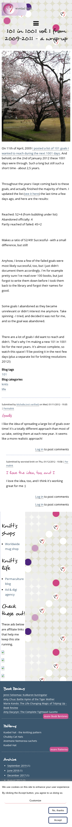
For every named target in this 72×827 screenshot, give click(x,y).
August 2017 (14, 780)
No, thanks (58, 810)
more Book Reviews (55, 716)
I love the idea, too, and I (30, 473)
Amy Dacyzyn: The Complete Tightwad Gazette (30, 712)
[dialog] (36, 804)
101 (4, 374)
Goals (7, 415)
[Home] (19, 14)
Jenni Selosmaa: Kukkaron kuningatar (25, 695)
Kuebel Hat (9, 745)
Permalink (8, 408)
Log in (39, 449)
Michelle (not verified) (27, 404)
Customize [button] (35, 800)
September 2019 (17, 765)
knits (5, 384)
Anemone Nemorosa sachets (20, 741)
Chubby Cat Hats (13, 736)
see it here (31, 194)
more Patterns (59, 749)
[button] (36, 23)
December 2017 (16, 775)
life (4, 389)
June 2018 (13, 770)
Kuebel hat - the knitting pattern (22, 732)
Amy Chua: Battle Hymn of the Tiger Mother (29, 699)
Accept (58, 820)
